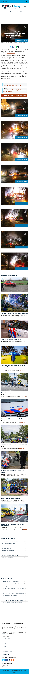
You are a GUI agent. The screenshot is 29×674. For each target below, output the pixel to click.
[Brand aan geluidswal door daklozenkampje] (14, 303)
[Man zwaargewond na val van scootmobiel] (14, 434)
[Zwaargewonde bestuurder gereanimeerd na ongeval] (14, 355)
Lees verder (21, 316)
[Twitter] (3, 661)
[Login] (27, 1)
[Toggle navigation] (25, 6)
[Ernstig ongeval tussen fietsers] (14, 487)
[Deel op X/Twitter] (10, 47)
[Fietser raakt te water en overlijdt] (14, 408)
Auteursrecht (6, 641)
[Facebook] (6, 661)
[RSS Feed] (12, 661)
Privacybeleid (6, 654)
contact (3, 633)
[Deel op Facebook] (13, 47)
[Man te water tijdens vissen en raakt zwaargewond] (14, 513)
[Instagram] (9, 661)
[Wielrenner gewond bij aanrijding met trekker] (14, 460)
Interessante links (7, 651)
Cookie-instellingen (8, 638)
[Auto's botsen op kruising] (14, 382)
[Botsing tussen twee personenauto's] (14, 329)
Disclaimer (6, 646)
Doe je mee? (6, 649)
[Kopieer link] (18, 47)
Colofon (5, 643)
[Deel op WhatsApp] (16, 47)
